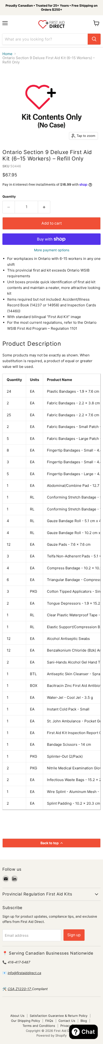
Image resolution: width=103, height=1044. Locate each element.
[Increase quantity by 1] (44, 207)
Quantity (9, 196)
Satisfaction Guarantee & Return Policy (58, 1016)
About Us (17, 1016)
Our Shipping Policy (25, 1021)
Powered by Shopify (51, 1035)
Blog (83, 1021)
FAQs (49, 1021)
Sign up (74, 935)
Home (7, 54)
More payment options (51, 250)
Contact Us (66, 1021)
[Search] (94, 39)
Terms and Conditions (39, 1026)
